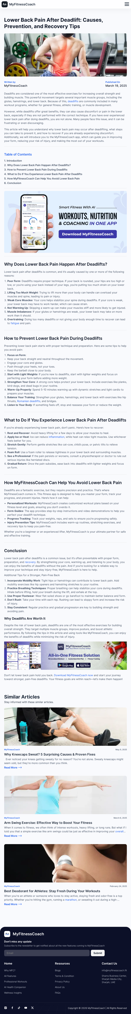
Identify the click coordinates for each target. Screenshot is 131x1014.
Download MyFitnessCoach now (73, 675)
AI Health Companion (15, 987)
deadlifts (73, 101)
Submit (97, 953)
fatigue (15, 323)
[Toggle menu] (126, 4)
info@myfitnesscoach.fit (114, 970)
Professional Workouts (15, 981)
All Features (10, 976)
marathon (70, 899)
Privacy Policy (62, 981)
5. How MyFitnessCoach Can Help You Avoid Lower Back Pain (42, 178)
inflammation (56, 436)
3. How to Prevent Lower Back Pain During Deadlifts (35, 169)
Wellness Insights (13, 992)
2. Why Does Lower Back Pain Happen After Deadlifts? (37, 165)
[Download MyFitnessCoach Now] (65, 656)
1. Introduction (13, 160)
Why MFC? (9, 970)
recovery (30, 562)
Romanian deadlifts (28, 401)
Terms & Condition (64, 976)
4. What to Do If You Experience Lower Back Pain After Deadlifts (43, 174)
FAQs (57, 992)
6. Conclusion (12, 183)
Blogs (58, 970)
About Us (60, 987)
